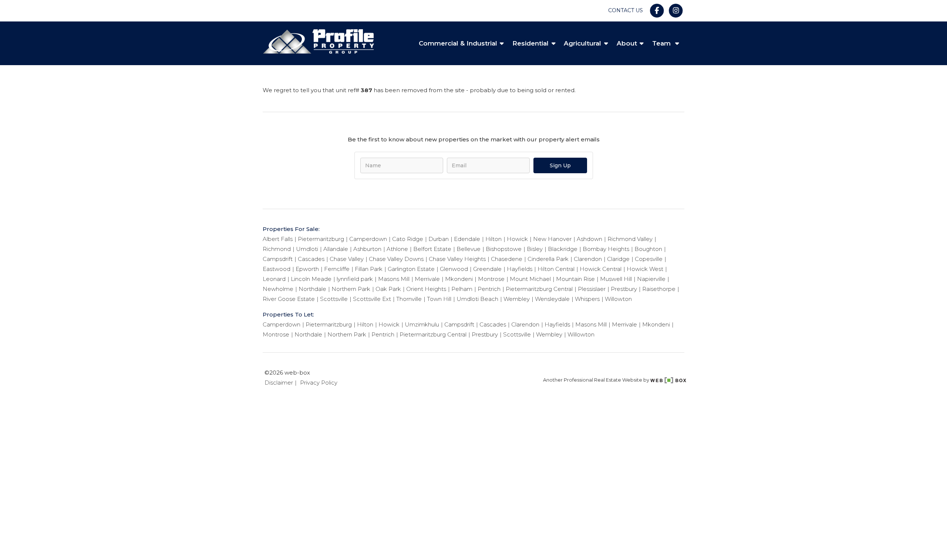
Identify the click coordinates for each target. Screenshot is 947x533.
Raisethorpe (658, 288)
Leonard (274, 278)
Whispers (587, 298)
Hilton (493, 238)
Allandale (335, 248)
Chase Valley (347, 258)
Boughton (648, 248)
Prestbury (624, 288)
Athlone (397, 248)
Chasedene (506, 258)
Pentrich (489, 288)
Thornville (409, 298)
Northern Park (350, 288)
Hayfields (519, 268)
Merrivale (427, 278)
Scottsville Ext (372, 298)
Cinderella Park (548, 258)
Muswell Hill (616, 278)
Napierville (651, 278)
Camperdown (368, 238)
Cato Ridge (407, 238)
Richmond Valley (630, 238)
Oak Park (388, 288)
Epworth (307, 268)
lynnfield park (355, 278)
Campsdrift (278, 258)
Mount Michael (530, 278)
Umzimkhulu (422, 324)
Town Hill (439, 298)
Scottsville (334, 298)
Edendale (467, 238)
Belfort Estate (432, 248)
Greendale (487, 268)
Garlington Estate (411, 268)
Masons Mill (394, 278)
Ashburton (367, 248)
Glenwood (454, 268)
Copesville (649, 258)
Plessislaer (592, 288)
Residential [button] (530, 43)
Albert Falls (278, 238)
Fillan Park (368, 268)
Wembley (516, 298)
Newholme (278, 288)
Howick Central (600, 268)
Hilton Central (555, 268)
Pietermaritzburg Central (539, 288)
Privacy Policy (318, 382)
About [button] (627, 43)
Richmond (277, 248)
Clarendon (588, 258)
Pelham (461, 288)
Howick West (645, 268)
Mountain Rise (575, 278)
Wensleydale (552, 298)
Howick (517, 238)
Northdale (312, 288)
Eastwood (276, 268)
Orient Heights (426, 288)
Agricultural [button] (582, 43)
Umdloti (307, 248)
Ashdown (589, 238)
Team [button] (662, 43)
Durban (438, 238)
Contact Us (625, 10)
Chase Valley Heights (457, 258)
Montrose (491, 278)
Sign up (560, 165)
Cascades (311, 258)
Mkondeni (459, 278)
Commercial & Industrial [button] (458, 43)
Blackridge (562, 248)
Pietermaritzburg (321, 238)
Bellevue (468, 248)
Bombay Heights (606, 248)
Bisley (535, 248)
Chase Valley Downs (396, 258)
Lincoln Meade (311, 278)
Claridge (618, 258)
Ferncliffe (337, 268)
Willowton (618, 298)
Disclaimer (278, 382)
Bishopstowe (504, 248)
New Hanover (552, 238)
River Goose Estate (289, 298)
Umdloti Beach (477, 298)
